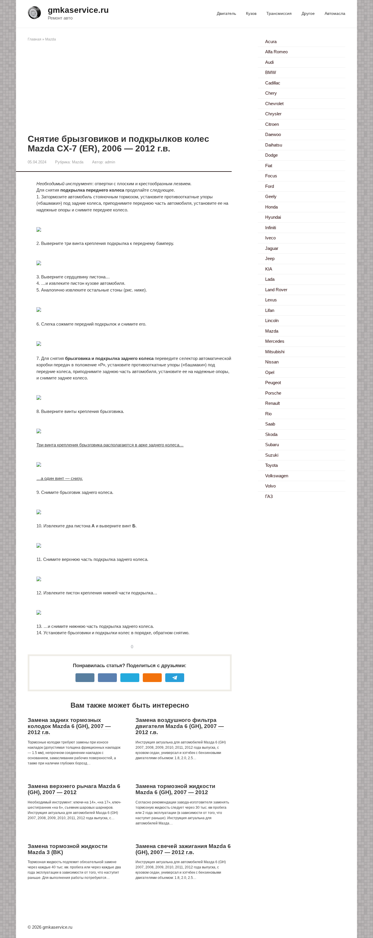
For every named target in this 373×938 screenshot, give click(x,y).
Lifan (269, 310)
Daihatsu (273, 144)
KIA (268, 268)
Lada (270, 279)
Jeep (270, 258)
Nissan (272, 361)
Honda (271, 206)
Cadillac (272, 82)
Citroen (272, 124)
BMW (270, 72)
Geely (271, 196)
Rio (268, 413)
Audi (269, 62)
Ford (269, 186)
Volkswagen (276, 475)
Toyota (271, 465)
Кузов (251, 13)
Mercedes (274, 341)
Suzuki (271, 455)
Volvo (270, 485)
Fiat (268, 165)
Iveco (270, 237)
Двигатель (226, 13)
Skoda (271, 434)
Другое (308, 13)
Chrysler (273, 113)
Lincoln (272, 320)
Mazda (50, 39)
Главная (34, 39)
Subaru (272, 444)
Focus (271, 175)
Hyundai (273, 217)
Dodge (271, 155)
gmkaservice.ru (78, 10)
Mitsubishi (274, 351)
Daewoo (273, 134)
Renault (272, 403)
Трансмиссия (279, 13)
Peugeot (273, 382)
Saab (270, 423)
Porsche (273, 393)
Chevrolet (274, 103)
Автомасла (335, 13)
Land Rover (276, 289)
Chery (271, 93)
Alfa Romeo (276, 51)
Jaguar (271, 248)
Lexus (271, 299)
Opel (269, 372)
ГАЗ (269, 496)
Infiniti (270, 227)
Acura (271, 41)
